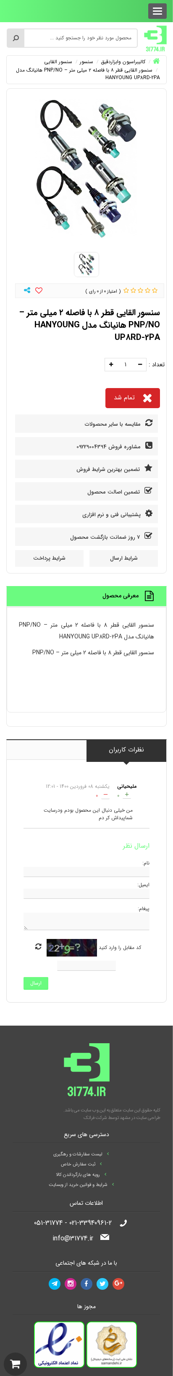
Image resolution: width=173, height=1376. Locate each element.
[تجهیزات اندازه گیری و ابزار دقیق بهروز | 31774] (155, 38)
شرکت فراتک (95, 1117)
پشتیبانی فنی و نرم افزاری (112, 514)
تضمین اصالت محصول (114, 492)
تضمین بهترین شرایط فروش (109, 469)
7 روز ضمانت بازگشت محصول (106, 537)
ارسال (36, 983)
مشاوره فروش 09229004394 (109, 446)
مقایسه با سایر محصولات (113, 424)
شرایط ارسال (124, 558)
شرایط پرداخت (49, 558)
